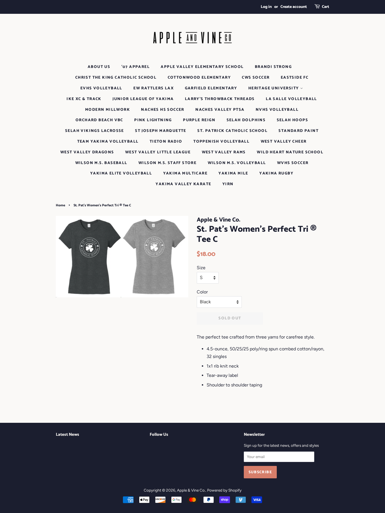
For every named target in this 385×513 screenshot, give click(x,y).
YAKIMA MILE (233, 173)
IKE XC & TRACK (84, 99)
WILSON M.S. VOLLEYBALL (237, 163)
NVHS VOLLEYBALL (277, 110)
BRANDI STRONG (273, 67)
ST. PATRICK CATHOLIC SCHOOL (232, 131)
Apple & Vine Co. (191, 490)
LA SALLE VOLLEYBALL (291, 99)
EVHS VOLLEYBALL (101, 88)
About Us (99, 67)
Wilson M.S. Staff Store (167, 163)
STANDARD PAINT (298, 131)
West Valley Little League (158, 152)
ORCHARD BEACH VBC (99, 120)
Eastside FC (294, 77)
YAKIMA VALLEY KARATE (183, 184)
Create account (293, 7)
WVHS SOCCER (292, 163)
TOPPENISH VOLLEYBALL (221, 141)
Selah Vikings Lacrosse (94, 131)
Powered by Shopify (224, 490)
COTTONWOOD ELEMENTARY (199, 77)
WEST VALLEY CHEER (284, 141)
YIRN (228, 184)
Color (202, 292)
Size (201, 267)
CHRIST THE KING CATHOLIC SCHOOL (115, 77)
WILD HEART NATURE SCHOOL (290, 152)
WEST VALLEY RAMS (224, 152)
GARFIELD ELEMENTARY (211, 88)
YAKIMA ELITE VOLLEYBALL (121, 173)
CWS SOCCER (255, 77)
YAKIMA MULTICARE (185, 173)
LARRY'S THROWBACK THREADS (220, 99)
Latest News (67, 434)
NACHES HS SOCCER (162, 110)
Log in (266, 7)
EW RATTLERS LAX (153, 88)
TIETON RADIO (166, 141)
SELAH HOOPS (292, 120)
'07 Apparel (135, 67)
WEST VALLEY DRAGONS (87, 152)
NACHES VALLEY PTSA (219, 110)
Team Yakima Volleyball (108, 141)
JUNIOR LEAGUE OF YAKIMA (143, 99)
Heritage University (274, 88)
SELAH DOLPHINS (246, 120)
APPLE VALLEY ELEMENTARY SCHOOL (202, 67)
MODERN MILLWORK (107, 110)
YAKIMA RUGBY (276, 173)
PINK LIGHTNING (153, 120)
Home (60, 205)
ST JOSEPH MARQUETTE (160, 131)
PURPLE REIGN (199, 120)
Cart (325, 7)
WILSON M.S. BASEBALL (101, 163)
